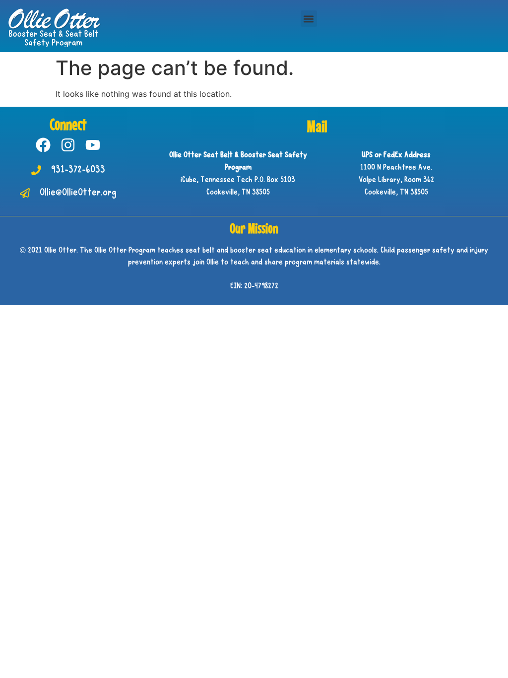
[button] (309, 18)
